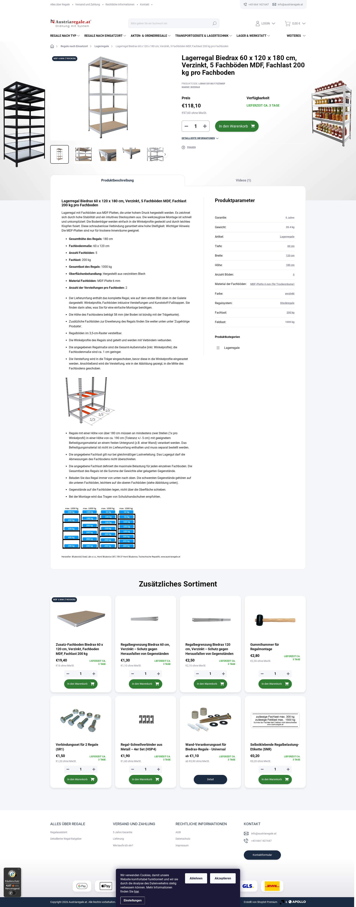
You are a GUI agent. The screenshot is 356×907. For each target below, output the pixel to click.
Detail (210, 779)
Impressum (182, 845)
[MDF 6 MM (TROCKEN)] (81, 620)
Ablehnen (196, 878)
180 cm (290, 264)
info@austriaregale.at (263, 833)
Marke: (191, 87)
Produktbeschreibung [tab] (117, 180)
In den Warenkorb (233, 126)
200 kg (290, 312)
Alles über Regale (60, 4)
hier (136, 891)
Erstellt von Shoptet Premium (260, 902)
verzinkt (289, 293)
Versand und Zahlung (87, 4)
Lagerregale (287, 236)
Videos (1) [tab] (243, 180)
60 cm (290, 246)
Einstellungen (133, 900)
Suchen (214, 23)
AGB (178, 832)
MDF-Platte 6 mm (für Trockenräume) (272, 284)
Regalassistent (58, 832)
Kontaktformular (262, 854)
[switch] (12, 893)
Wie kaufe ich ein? (123, 845)
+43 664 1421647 (261, 840)
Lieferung (118, 838)
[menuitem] (65, 35)
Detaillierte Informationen (198, 138)
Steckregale (287, 303)
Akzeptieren (223, 878)
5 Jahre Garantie (122, 832)
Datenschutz (183, 838)
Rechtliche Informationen (120, 4)
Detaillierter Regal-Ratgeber (66, 838)
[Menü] (19, 870)
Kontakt (144, 4)
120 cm (290, 255)
